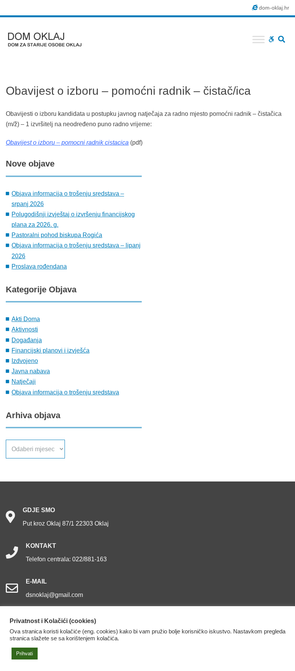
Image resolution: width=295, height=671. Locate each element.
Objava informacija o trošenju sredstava (65, 392)
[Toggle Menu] (258, 39)
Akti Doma (26, 319)
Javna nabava (31, 371)
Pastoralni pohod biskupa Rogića (57, 235)
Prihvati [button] (24, 653)
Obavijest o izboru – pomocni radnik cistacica (67, 142)
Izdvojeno (25, 361)
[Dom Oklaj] (49, 38)
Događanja (27, 340)
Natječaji (24, 381)
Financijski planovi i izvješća (50, 350)
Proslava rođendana (39, 266)
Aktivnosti (25, 329)
